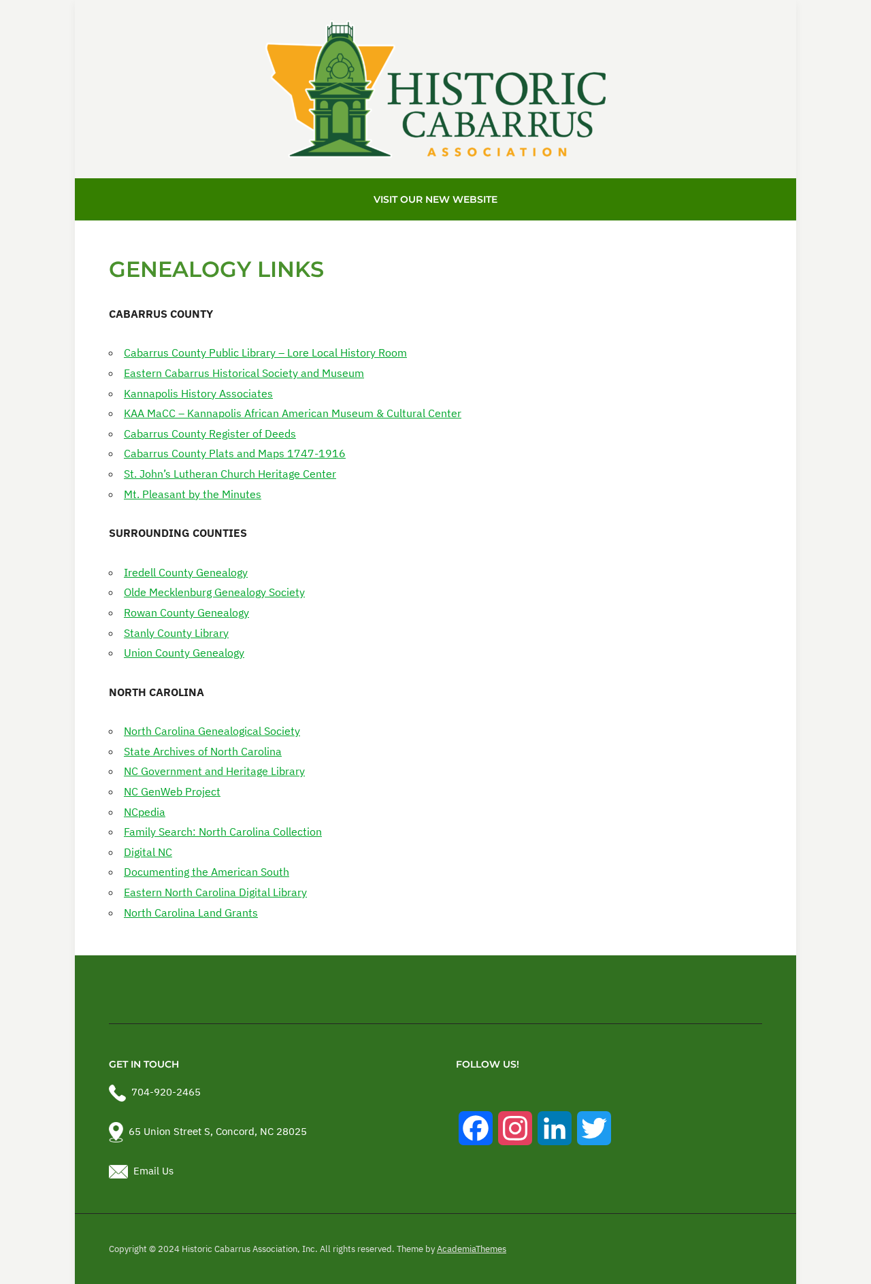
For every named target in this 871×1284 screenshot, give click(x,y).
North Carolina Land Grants (191, 912)
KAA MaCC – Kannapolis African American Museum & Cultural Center (292, 413)
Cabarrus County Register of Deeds (210, 433)
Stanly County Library (176, 633)
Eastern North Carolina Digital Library (215, 892)
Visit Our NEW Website (435, 199)
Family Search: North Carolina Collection (223, 831)
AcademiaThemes (471, 1249)
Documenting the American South (206, 871)
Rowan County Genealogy (186, 612)
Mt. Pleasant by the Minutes (192, 494)
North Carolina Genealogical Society (212, 731)
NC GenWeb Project (172, 791)
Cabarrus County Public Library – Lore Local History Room (265, 352)
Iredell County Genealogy (186, 572)
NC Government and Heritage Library (214, 771)
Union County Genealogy (184, 652)
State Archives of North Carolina (203, 751)
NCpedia (144, 812)
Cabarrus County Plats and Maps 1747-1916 (235, 453)
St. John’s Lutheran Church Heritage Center (230, 473)
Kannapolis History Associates (198, 393)
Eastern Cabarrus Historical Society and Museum (244, 373)
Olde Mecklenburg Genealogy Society (214, 592)
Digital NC (148, 852)
